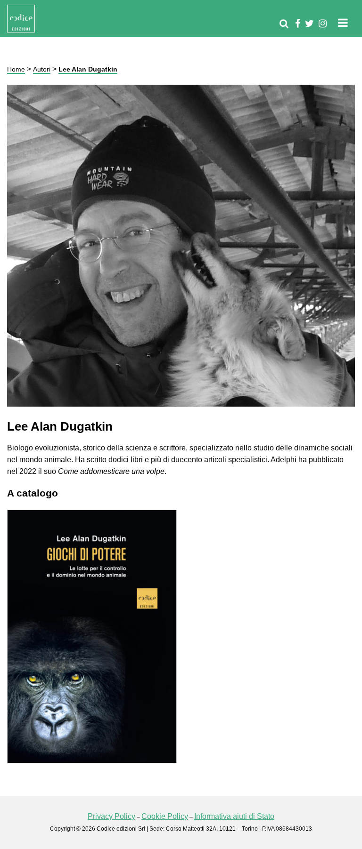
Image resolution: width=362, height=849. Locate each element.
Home (16, 69)
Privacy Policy (111, 816)
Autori (41, 69)
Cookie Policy (164, 816)
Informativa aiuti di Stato (234, 816)
